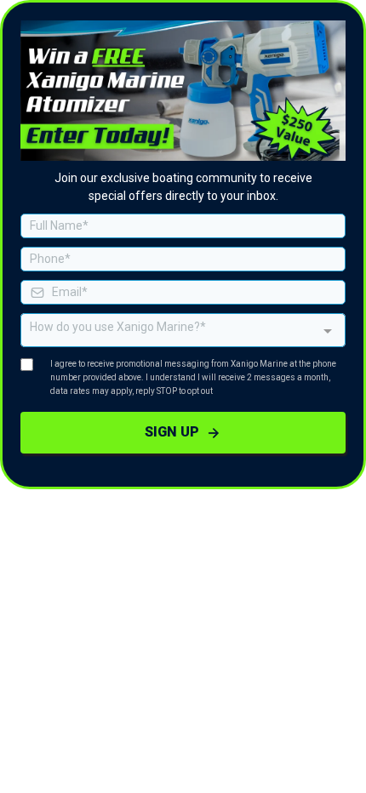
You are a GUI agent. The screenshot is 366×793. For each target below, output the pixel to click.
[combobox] (183, 330)
